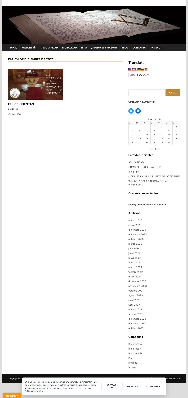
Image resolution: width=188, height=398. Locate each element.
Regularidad (49, 47)
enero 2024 (134, 276)
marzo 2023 (135, 309)
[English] (133, 70)
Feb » (157, 149)
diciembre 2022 (137, 318)
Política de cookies (34, 391)
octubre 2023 (136, 290)
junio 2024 (134, 253)
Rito (84, 47)
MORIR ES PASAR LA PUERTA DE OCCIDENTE (154, 176)
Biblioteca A (135, 343)
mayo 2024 (134, 257)
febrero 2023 (135, 314)
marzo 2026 (135, 220)
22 (154, 138)
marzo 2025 (135, 243)
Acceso (158, 48)
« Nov (150, 149)
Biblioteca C (135, 348)
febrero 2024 (135, 271)
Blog (124, 47)
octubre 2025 (136, 239)
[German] (139, 70)
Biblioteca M (135, 353)
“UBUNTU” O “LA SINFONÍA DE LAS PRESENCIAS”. (148, 183)
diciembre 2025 (137, 229)
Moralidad (69, 47)
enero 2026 (134, 225)
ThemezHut (174, 378)
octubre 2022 (136, 328)
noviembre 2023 (137, 285)
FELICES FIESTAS (21, 104)
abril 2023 (134, 304)
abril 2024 (134, 262)
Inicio (13, 47)
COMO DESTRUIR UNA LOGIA (145, 167)
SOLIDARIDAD (136, 162)
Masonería (29, 47)
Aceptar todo (111, 386)
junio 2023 (134, 300)
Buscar (172, 92)
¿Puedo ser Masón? (104, 47)
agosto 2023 (135, 295)
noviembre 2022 (137, 323)
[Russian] (142, 70)
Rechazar (132, 386)
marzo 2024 (135, 267)
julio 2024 (134, 248)
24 (169, 138)
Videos (132, 367)
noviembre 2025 (137, 234)
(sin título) (134, 171)
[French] (136, 70)
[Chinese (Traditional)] (129, 70)
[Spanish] (146, 70)
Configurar (153, 386)
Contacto (139, 47)
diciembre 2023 (137, 281)
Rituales (132, 362)
